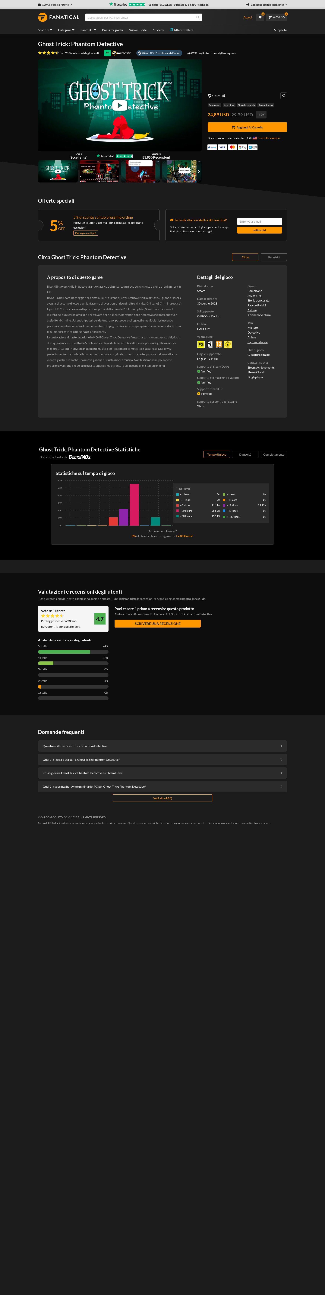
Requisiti (274, 257)
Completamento (274, 454)
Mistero (158, 30)
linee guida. (198, 598)
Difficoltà (245, 454)
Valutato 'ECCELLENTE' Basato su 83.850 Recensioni (178, 4)
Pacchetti (86, 30)
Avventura (229, 105)
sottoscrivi (259, 230)
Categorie (65, 30)
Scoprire (43, 30)
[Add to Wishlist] (283, 95)
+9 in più (212, 358)
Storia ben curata (246, 105)
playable (206, 393)
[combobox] (161, 17)
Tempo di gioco (216, 454)
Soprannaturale (258, 342)
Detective (254, 332)
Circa (245, 257)
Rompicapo (214, 105)
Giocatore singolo (259, 354)
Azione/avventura (259, 315)
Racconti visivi (266, 105)
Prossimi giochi (112, 30)
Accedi (247, 17)
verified (206, 371)
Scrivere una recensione (158, 624)
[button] (55, 5)
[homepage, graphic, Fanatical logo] (58, 17)
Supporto (280, 30)
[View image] (58, 171)
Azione (252, 310)
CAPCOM (203, 329)
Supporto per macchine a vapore (218, 377)
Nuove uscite (138, 30)
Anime (252, 337)
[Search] (198, 17)
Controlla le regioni (269, 138)
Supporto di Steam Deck (212, 366)
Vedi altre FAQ (162, 798)
